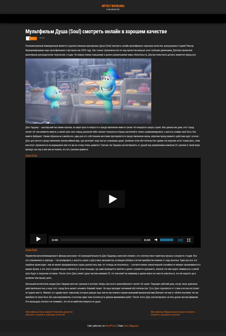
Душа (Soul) (31, 155)
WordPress (110, 325)
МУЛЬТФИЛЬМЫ (113, 6)
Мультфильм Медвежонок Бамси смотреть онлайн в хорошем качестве (173, 313)
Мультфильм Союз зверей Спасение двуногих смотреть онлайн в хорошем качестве (49, 313)
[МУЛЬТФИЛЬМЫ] (26, 17)
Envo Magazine (131, 325)
